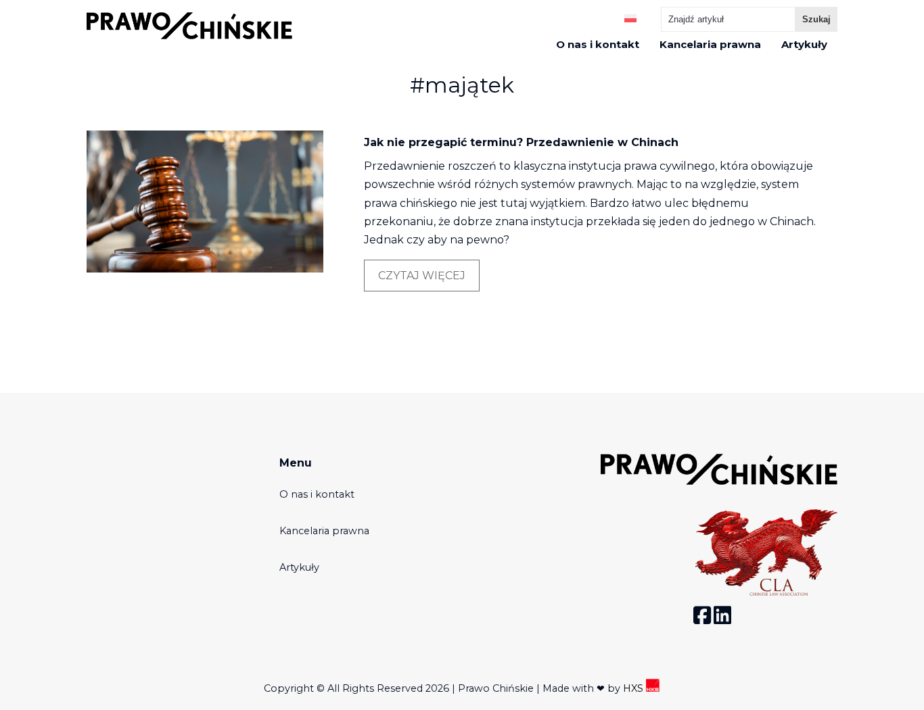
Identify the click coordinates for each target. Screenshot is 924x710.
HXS (634, 688)
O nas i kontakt (597, 45)
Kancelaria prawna (710, 45)
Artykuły (804, 45)
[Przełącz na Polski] (630, 17)
